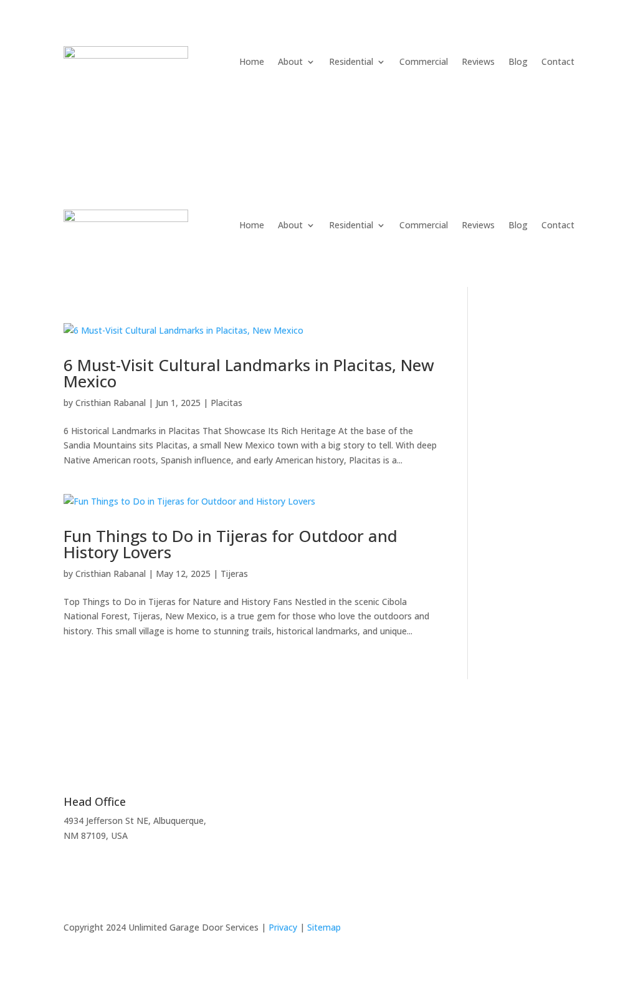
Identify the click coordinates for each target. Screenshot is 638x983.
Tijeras (234, 573)
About (290, 61)
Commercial (423, 61)
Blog (518, 61)
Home (251, 61)
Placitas (226, 403)
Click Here (443, 820)
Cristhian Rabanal (110, 403)
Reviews (478, 61)
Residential (351, 61)
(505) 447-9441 (119, 108)
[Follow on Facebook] (564, 930)
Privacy (283, 927)
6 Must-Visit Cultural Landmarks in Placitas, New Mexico (249, 373)
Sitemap (324, 927)
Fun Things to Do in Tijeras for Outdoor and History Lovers (231, 544)
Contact (557, 61)
